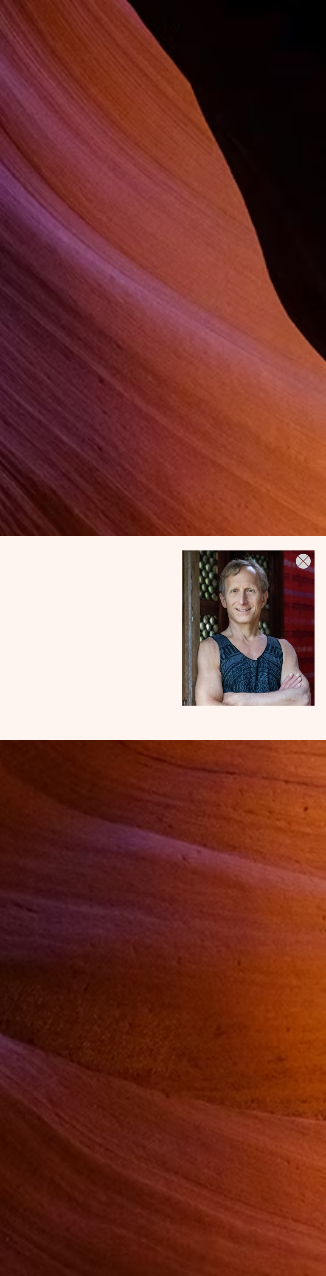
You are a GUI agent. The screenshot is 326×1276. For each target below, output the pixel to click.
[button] (303, 561)
